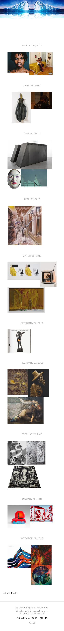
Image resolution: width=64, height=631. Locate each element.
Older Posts (10, 593)
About (32, 623)
